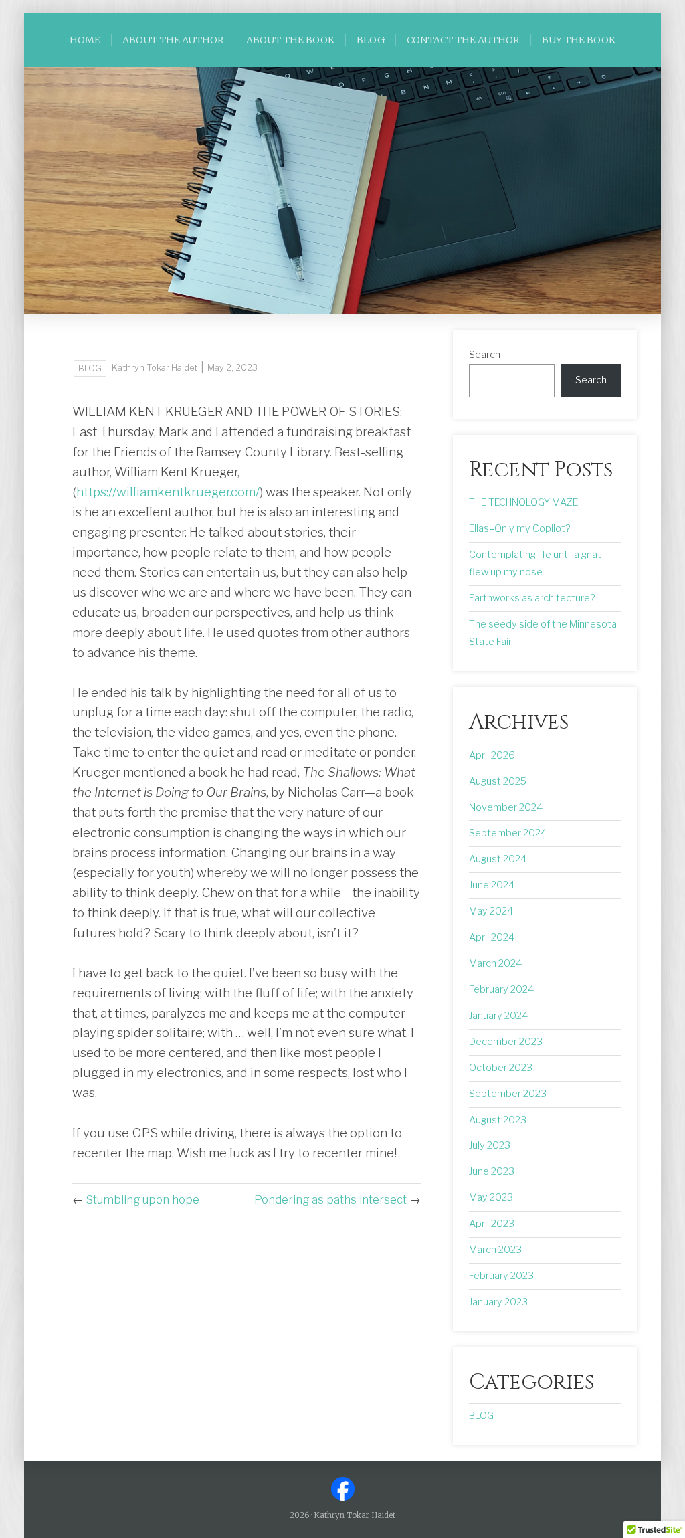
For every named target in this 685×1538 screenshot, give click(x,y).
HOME (85, 40)
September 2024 (508, 833)
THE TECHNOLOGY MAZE (523, 502)
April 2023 (491, 1224)
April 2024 (491, 937)
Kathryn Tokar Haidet (154, 368)
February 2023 (501, 1276)
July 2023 (489, 1145)
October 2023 (500, 1068)
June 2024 (491, 885)
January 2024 (498, 1016)
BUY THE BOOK (578, 40)
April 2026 (492, 755)
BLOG (371, 40)
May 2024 (491, 911)
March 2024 (495, 963)
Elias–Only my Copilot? (520, 528)
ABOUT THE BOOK (290, 40)
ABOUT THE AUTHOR (173, 40)
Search (484, 355)
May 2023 (491, 1197)
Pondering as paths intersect (330, 1199)
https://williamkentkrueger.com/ (168, 492)
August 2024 (497, 859)
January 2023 (498, 1302)
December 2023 (506, 1042)
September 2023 (508, 1094)
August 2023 (497, 1120)
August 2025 (497, 781)
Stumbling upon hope (142, 1199)
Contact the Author (463, 40)
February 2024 (501, 989)
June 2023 (491, 1171)
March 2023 (495, 1250)
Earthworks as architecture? (532, 598)
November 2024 (506, 807)
